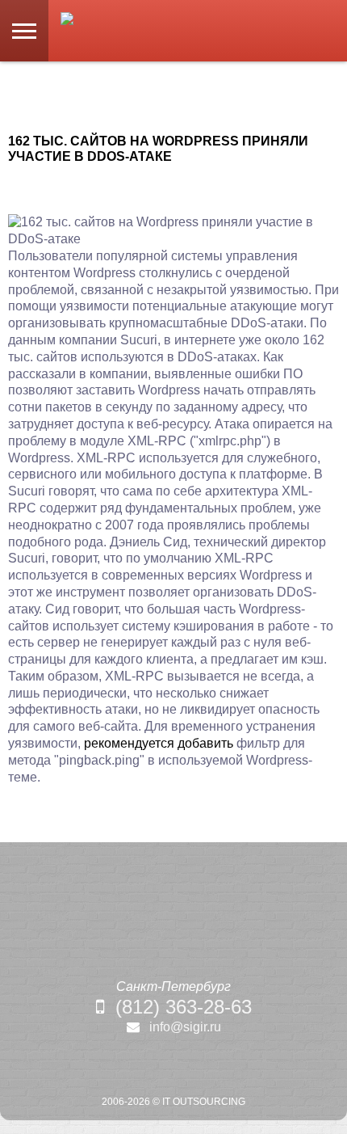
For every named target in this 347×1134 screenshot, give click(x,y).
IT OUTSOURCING (203, 1101)
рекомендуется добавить (158, 743)
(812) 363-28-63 (183, 1007)
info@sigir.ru (185, 1027)
